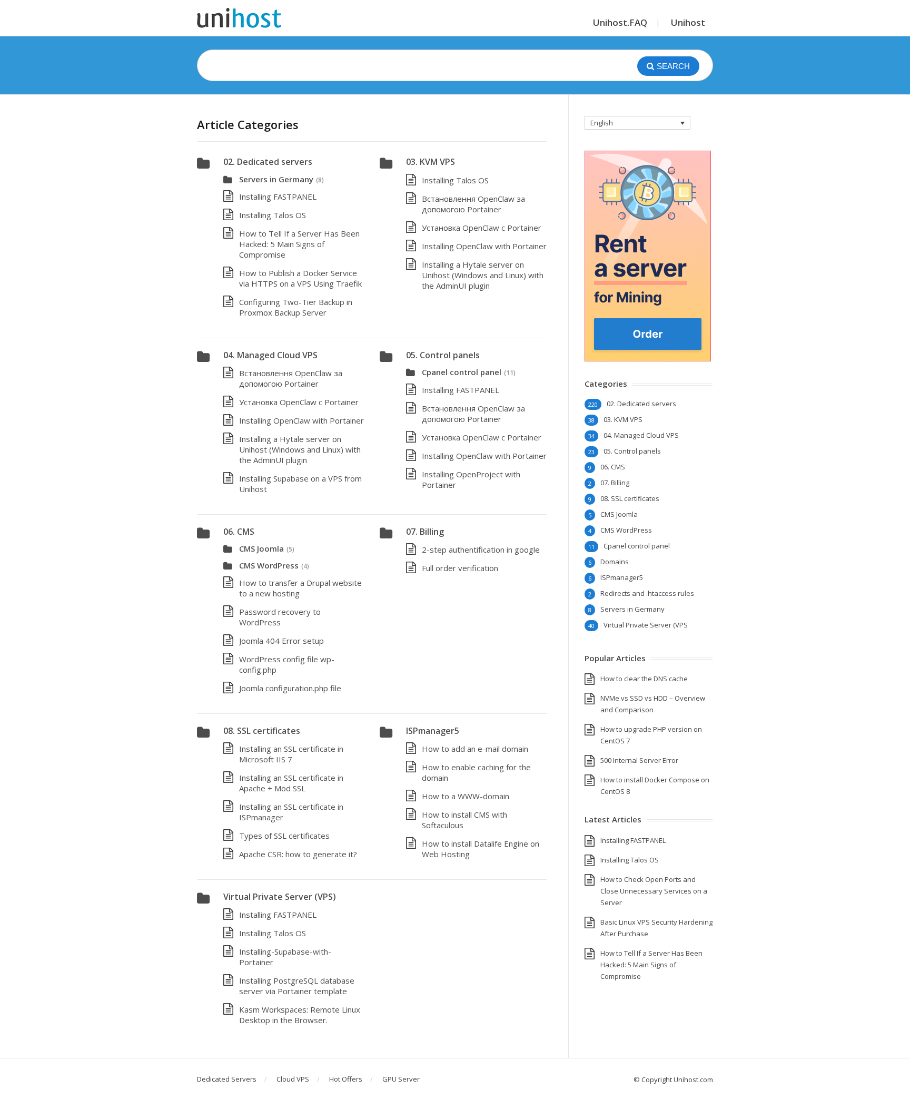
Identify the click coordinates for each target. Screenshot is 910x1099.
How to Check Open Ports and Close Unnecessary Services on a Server (653, 891)
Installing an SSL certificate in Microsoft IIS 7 (291, 753)
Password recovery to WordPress (280, 616)
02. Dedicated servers (267, 162)
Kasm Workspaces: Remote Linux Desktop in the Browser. (299, 1014)
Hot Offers (345, 1079)
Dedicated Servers (226, 1079)
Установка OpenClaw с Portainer (481, 227)
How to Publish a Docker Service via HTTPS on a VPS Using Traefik (300, 278)
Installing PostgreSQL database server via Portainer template (296, 985)
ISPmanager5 (432, 731)
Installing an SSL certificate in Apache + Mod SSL (291, 782)
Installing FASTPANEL (277, 196)
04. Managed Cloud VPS (270, 355)
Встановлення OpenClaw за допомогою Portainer (473, 203)
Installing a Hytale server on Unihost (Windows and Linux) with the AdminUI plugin (482, 275)
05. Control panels (443, 355)
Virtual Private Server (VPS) (279, 896)
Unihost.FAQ (620, 22)
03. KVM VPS (430, 162)
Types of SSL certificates (284, 835)
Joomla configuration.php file (290, 688)
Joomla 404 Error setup (281, 640)
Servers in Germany (276, 179)
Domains (614, 561)
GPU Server (401, 1079)
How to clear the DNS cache (644, 678)
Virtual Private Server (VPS (646, 625)
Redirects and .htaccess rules (647, 593)
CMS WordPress (269, 565)
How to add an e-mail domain (475, 748)
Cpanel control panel (461, 372)
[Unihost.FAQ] (239, 18)
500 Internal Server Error (639, 760)
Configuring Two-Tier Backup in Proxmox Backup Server (295, 307)
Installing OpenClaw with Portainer (484, 246)
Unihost (688, 22)
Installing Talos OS (272, 215)
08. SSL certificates (261, 731)
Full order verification (460, 568)
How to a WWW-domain (465, 796)
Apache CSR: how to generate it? (298, 854)
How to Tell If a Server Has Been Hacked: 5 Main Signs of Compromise (299, 244)
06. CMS (238, 531)
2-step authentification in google (481, 549)
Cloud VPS (292, 1079)
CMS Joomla (261, 548)
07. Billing (425, 531)
